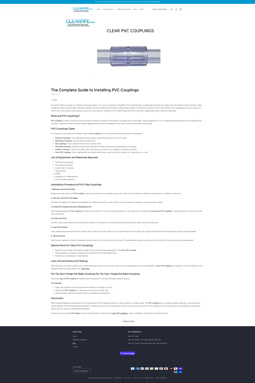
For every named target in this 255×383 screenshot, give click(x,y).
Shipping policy (149, 378)
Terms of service (138, 378)
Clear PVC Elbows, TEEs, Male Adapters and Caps (144, 340)
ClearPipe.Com (97, 378)
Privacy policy (128, 378)
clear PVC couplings (120, 313)
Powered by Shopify (107, 378)
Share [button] (55, 100)
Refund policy (118, 378)
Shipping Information (80, 340)
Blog (74, 343)
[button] (109, 9)
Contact (75, 347)
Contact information (161, 378)
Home (75, 336)
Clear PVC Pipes (133, 336)
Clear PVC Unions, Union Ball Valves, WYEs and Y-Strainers (147, 343)
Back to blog (129, 321)
